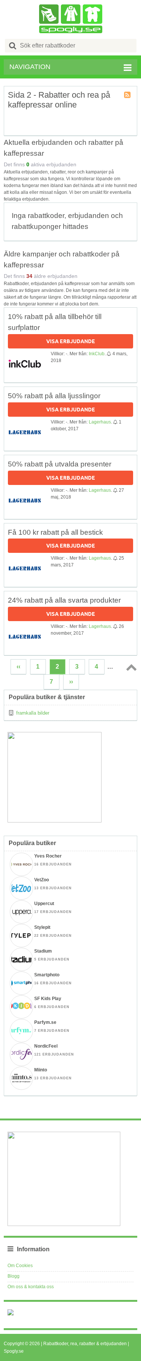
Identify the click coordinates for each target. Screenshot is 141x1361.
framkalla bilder (32, 713)
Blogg (14, 1276)
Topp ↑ (130, 667)
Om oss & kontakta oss (31, 1286)
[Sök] (13, 45)
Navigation (29, 67)
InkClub (97, 353)
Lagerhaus (100, 422)
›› (71, 681)
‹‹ (18, 666)
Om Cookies (20, 1265)
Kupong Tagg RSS (128, 95)
